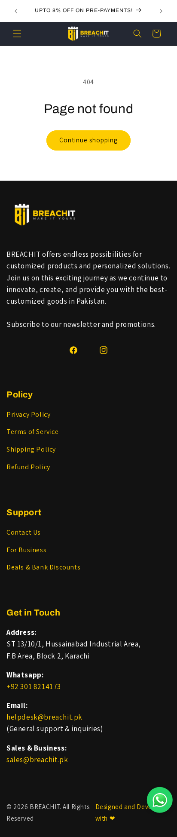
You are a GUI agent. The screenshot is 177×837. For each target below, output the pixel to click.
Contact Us (23, 532)
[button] (17, 33)
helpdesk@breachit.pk (44, 717)
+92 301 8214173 (33, 686)
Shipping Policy (31, 449)
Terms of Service (32, 431)
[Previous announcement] (15, 11)
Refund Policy (28, 466)
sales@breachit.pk (37, 759)
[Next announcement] (161, 11)
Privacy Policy (28, 414)
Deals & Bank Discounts (43, 567)
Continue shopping (88, 140)
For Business (26, 549)
